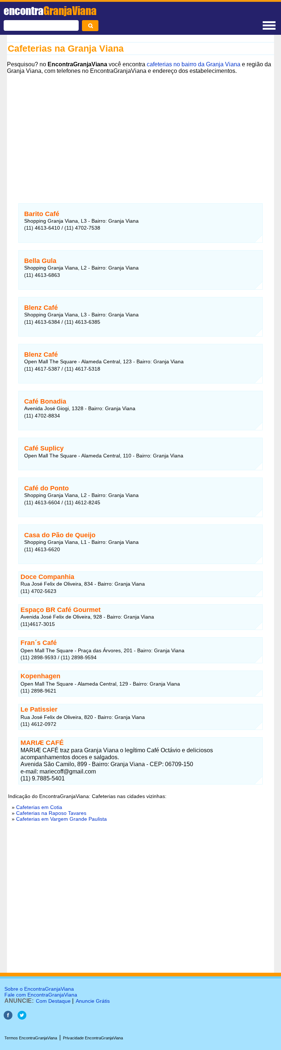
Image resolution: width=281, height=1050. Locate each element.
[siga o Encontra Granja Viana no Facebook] (8, 1017)
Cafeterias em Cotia (39, 807)
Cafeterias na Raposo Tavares (51, 813)
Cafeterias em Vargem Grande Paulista (61, 819)
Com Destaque (53, 1001)
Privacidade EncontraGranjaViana (93, 1038)
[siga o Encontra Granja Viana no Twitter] (22, 1017)
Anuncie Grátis (93, 1001)
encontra (50, 11)
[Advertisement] (140, 132)
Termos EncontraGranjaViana (30, 1038)
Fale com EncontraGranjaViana (40, 995)
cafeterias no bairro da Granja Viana (193, 64)
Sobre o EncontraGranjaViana (39, 989)
